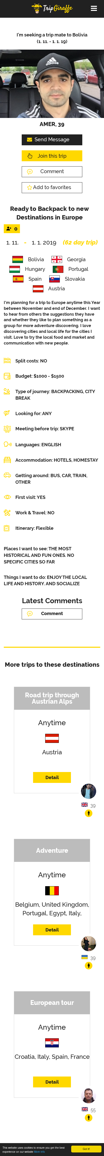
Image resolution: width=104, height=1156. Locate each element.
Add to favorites (52, 187)
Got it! (86, 1149)
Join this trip (52, 156)
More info (39, 1151)
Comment (52, 171)
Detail (52, 777)
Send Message (52, 139)
